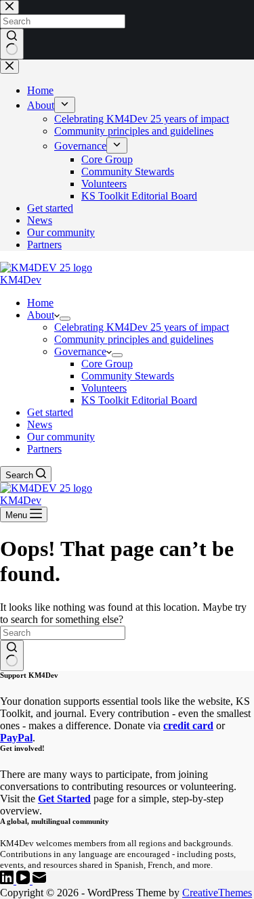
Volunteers (104, 388)
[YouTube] (24, 880)
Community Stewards (127, 376)
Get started (50, 412)
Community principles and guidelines (133, 339)
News (39, 424)
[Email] (39, 880)
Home (40, 302)
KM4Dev (20, 279)
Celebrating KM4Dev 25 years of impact (141, 327)
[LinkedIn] (8, 880)
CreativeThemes (217, 892)
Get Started (64, 798)
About (40, 315)
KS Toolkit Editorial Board (139, 400)
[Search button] (12, 655)
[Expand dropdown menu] (65, 319)
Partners (44, 449)
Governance (80, 351)
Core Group (107, 363)
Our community (61, 436)
